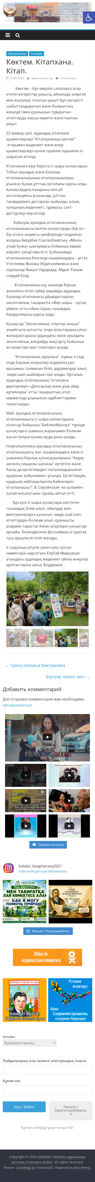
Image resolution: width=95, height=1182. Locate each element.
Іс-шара (36, 53)
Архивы (9, 1036)
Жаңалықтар (17, 53)
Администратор (42, 78)
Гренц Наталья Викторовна (35, 665)
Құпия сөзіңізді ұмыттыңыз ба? (47, 1127)
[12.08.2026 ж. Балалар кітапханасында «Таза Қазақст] (24, 901)
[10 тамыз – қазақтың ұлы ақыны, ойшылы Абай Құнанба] (70, 901)
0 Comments (68, 78)
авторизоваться (17, 705)
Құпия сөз (11, 1080)
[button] (89, 17)
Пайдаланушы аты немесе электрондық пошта (44, 1060)
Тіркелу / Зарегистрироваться (70, 1110)
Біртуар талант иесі (68, 676)
